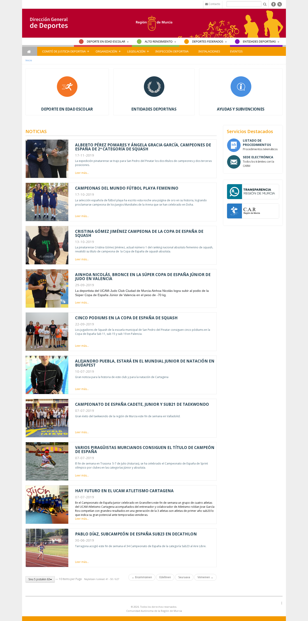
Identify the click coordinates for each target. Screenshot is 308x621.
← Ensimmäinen (142, 577)
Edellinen (165, 577)
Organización (106, 51)
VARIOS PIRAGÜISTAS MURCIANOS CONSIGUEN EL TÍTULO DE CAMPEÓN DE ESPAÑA (144, 449)
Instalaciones (209, 51)
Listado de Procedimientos (257, 142)
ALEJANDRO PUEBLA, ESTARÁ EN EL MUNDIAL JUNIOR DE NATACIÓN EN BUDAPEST (144, 363)
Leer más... (82, 173)
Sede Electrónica (258, 157)
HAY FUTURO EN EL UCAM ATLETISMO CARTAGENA (124, 490)
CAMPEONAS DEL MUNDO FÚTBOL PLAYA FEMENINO (126, 188)
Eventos (236, 51)
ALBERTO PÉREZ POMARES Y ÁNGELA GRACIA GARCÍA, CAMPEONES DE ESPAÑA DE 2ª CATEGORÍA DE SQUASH (143, 147)
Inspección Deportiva (171, 51)
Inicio (28, 60)
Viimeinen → (205, 577)
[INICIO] (29, 51)
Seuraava (184, 577)
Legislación (136, 51)
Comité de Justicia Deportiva (64, 51)
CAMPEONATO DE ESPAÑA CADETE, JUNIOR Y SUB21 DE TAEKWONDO (142, 404)
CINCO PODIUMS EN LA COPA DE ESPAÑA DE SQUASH (126, 317)
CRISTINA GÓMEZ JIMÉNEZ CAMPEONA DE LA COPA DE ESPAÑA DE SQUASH (139, 233)
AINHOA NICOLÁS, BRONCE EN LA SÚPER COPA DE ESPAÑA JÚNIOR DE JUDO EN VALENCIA (143, 276)
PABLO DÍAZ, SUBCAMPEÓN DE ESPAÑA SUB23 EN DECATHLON (136, 534)
